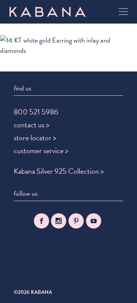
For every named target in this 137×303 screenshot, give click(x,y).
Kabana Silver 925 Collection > (59, 171)
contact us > (31, 124)
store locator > (35, 137)
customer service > (41, 150)
